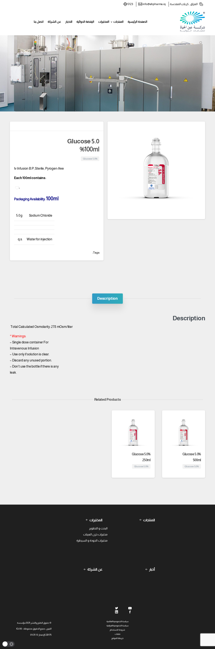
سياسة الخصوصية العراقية (117, 625)
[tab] (107, 298)
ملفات (117, 634)
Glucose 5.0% (191, 457)
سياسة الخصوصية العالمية (117, 621)
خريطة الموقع (117, 638)
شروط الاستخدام (117, 630)
